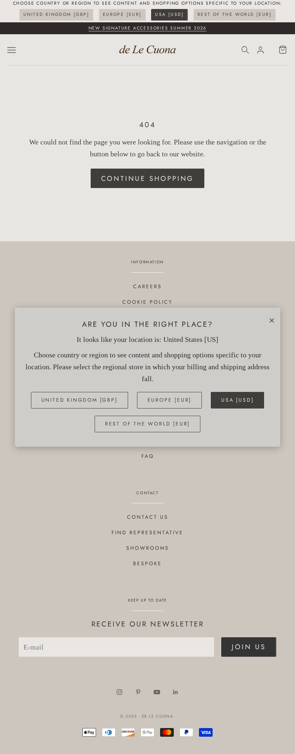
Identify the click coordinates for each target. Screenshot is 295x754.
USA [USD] (169, 14)
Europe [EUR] (122, 14)
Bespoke (147, 563)
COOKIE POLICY (147, 301)
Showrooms (147, 548)
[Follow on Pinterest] (138, 692)
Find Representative (147, 532)
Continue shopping (147, 178)
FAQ (147, 456)
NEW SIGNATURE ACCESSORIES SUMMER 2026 (147, 28)
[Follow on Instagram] (119, 692)
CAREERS (147, 286)
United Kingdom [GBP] (56, 14)
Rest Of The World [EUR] (235, 14)
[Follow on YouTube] (156, 692)
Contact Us (147, 517)
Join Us (249, 647)
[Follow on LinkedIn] (175, 692)
